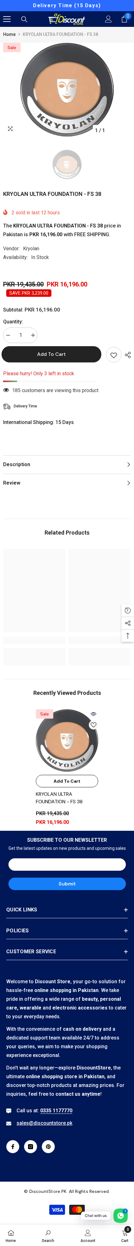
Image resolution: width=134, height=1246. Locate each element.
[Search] (24, 19)
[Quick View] (93, 714)
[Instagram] (30, 1146)
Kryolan (31, 249)
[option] (67, 5)
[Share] (126, 354)
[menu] (7, 19)
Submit (67, 883)
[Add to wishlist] (114, 354)
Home (9, 34)
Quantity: (13, 322)
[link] (34, 640)
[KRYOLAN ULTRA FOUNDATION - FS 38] (67, 740)
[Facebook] (12, 1146)
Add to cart (53, 354)
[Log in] (108, 19)
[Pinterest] (48, 1146)
